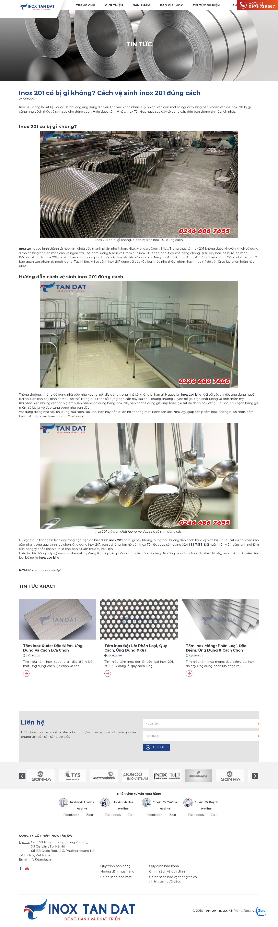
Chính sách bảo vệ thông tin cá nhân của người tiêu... (173, 879)
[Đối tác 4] (41, 775)
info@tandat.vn (40, 859)
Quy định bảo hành (164, 866)
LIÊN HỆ (236, 5)
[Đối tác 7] (135, 775)
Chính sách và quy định (167, 871)
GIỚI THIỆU (114, 5)
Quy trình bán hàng (115, 866)
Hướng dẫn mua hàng (117, 871)
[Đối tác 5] (72, 775)
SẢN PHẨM (141, 5)
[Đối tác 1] (167, 775)
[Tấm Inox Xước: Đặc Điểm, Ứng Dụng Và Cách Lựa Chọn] (26, 673)
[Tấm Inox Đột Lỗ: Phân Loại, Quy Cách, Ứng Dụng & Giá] (107, 673)
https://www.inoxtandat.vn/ (67, 553)
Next (255, 776)
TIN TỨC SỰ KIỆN (206, 5)
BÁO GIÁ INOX (171, 5)
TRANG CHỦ (85, 5)
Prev (22, 776)
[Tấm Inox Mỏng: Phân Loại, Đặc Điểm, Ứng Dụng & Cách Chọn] (189, 673)
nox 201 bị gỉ (50, 557)
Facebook (71, 815)
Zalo (89, 815)
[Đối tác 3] (198, 775)
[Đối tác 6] (104, 775)
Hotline (82, 808)
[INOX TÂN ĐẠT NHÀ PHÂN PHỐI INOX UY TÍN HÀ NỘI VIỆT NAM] (37, 6)
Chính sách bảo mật (115, 877)
